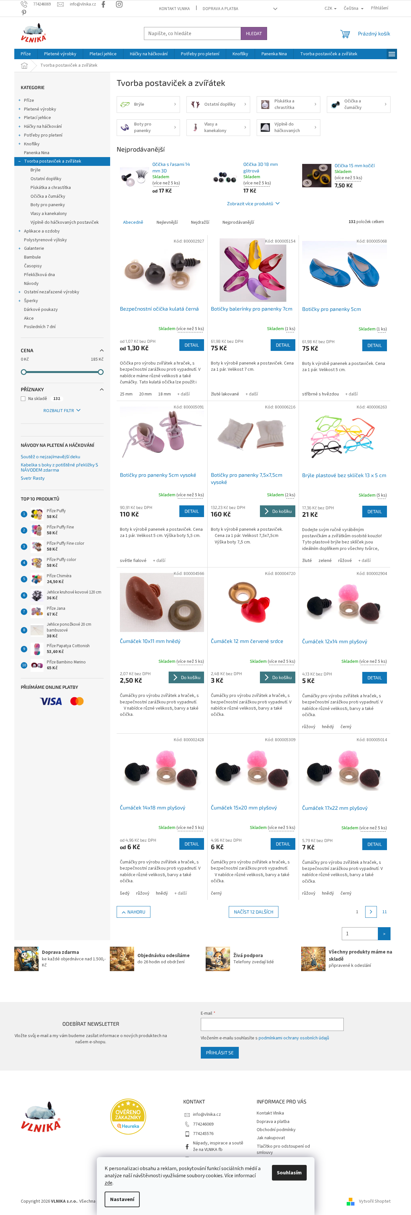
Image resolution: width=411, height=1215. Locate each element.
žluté (307, 560)
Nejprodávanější (238, 222)
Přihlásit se (220, 1052)
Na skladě (44, 398)
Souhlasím (289, 1172)
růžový (308, 727)
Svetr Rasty (33, 477)
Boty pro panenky (48, 205)
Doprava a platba (220, 9)
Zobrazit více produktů (250, 203)
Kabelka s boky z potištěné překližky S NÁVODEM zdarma (59, 467)
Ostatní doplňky (46, 179)
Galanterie (34, 248)
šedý (125, 893)
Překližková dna (39, 275)
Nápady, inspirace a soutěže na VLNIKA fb (218, 1146)
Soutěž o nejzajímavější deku (50, 456)
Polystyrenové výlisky (45, 240)
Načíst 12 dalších (253, 912)
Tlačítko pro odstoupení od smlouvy (283, 1149)
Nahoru (136, 912)
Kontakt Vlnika (174, 9)
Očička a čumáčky (48, 196)
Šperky (31, 301)
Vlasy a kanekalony (49, 213)
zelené (325, 560)
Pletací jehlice (37, 117)
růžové (345, 560)
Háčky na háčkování (43, 126)
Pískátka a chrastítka (51, 187)
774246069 (203, 1124)
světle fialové (133, 560)
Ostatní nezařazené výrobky (51, 292)
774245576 (203, 1133)
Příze (29, 100)
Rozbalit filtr (59, 410)
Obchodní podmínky (276, 1130)
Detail (192, 345)
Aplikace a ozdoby (42, 231)
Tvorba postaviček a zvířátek (52, 161)
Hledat (254, 33)
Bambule (32, 257)
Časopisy (33, 266)
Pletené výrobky (40, 109)
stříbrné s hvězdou (320, 394)
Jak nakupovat (271, 1138)
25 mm (126, 394)
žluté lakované (225, 394)
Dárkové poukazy (41, 309)
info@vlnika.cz (207, 1114)
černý (346, 727)
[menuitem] (25, 54)
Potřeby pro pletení (43, 135)
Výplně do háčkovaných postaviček (65, 222)
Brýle (36, 170)
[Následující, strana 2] (371, 912)
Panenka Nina (36, 153)
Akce (29, 318)
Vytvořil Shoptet (375, 1201)
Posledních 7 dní (40, 327)
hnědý (328, 727)
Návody (31, 283)
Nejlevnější (167, 222)
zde (108, 1182)
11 (384, 912)
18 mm (164, 394)
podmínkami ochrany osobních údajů (294, 1038)
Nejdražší (200, 222)
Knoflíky (32, 144)
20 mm (145, 394)
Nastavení (122, 1199)
